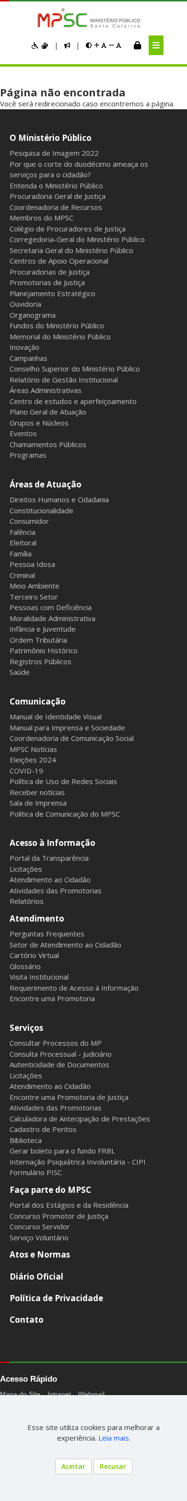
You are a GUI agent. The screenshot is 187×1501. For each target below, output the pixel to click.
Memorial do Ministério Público (60, 336)
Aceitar (73, 1466)
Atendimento (37, 918)
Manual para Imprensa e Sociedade (67, 727)
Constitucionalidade (41, 510)
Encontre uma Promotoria (52, 998)
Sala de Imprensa (38, 803)
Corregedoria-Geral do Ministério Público (77, 239)
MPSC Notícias (33, 749)
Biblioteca (26, 1140)
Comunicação (38, 701)
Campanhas (28, 358)
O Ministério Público (51, 137)
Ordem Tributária (38, 640)
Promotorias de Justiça (47, 282)
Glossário (25, 966)
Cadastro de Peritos (43, 1129)
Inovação (24, 347)
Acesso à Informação (52, 842)
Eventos (23, 433)
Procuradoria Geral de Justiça (57, 196)
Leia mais (113, 1438)
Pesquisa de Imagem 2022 (54, 153)
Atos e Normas (40, 1254)
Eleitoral (23, 542)
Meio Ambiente (34, 585)
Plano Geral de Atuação (48, 411)
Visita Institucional (39, 976)
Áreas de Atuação (46, 484)
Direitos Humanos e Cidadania (59, 499)
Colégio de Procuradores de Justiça (68, 228)
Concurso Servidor (40, 1226)
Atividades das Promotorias (56, 890)
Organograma (33, 315)
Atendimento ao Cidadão (50, 879)
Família (21, 553)
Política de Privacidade (56, 1298)
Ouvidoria (25, 304)
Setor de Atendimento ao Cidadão (65, 944)
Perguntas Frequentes (47, 933)
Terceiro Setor (34, 596)
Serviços (26, 1027)
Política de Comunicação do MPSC (65, 814)
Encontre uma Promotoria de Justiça (69, 1097)
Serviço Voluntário (39, 1237)
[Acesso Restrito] (137, 45)
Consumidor (29, 521)
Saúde (20, 672)
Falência (22, 532)
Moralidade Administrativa (52, 618)
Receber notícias (37, 792)
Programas (28, 455)
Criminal (22, 575)
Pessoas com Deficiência (51, 607)
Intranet (59, 1394)
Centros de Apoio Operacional (59, 261)
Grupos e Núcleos (39, 422)
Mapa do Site (20, 1394)
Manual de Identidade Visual (56, 716)
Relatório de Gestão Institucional (64, 379)
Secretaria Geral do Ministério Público (71, 250)
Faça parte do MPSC (50, 1189)
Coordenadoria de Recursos (56, 207)
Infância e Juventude (43, 629)
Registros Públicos (40, 661)
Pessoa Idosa (32, 564)
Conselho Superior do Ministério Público (75, 368)
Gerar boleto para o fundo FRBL (62, 1150)
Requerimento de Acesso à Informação (74, 988)
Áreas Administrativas (46, 390)
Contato (27, 1319)
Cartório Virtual (34, 955)
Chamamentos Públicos (48, 444)
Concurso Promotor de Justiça (59, 1216)
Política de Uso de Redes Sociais (63, 781)
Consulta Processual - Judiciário (61, 1054)
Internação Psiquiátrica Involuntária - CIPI (78, 1161)
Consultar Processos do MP (56, 1043)
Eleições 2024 (33, 759)
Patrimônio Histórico (44, 650)
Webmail (91, 1394)
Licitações (26, 869)
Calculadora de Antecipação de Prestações (80, 1118)
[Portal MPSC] (93, 18)
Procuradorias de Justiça (50, 272)
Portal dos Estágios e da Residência (69, 1205)
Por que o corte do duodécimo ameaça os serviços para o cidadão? (79, 169)
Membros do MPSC (41, 217)
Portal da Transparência (49, 858)
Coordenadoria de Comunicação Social (72, 738)
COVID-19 (26, 770)
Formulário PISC (36, 1172)
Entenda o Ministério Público (56, 185)
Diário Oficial (36, 1276)
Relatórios (27, 901)
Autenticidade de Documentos (59, 1064)
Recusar (113, 1466)
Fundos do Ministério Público (57, 325)
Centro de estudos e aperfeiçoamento (73, 401)
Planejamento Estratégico (52, 293)
